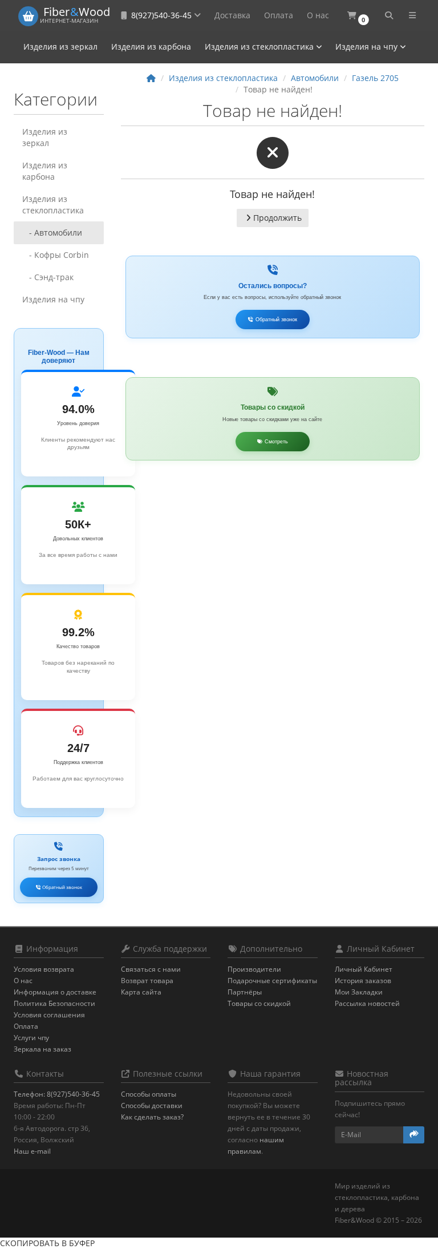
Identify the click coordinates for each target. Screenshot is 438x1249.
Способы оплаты (148, 1094)
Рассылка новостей (367, 1003)
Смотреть (275, 441)
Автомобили (315, 77)
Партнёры (245, 992)
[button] (358, 15)
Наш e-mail (32, 1151)
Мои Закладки (359, 992)
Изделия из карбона (151, 46)
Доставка (232, 15)
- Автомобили (52, 232)
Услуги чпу (31, 1037)
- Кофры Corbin (55, 254)
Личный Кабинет (363, 969)
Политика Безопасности (54, 1003)
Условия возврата (44, 969)
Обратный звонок (61, 887)
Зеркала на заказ (42, 1049)
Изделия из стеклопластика (260, 46)
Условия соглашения (49, 1015)
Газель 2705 (375, 77)
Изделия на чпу (367, 46)
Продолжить (277, 217)
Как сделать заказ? (152, 1117)
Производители (254, 969)
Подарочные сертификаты (272, 980)
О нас (318, 15)
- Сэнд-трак (48, 277)
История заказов (363, 980)
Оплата (278, 15)
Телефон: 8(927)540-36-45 (57, 1094)
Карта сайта (141, 992)
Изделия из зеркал (60, 46)
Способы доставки (151, 1105)
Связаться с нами (151, 969)
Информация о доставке (55, 992)
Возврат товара (147, 980)
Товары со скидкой (259, 1003)
